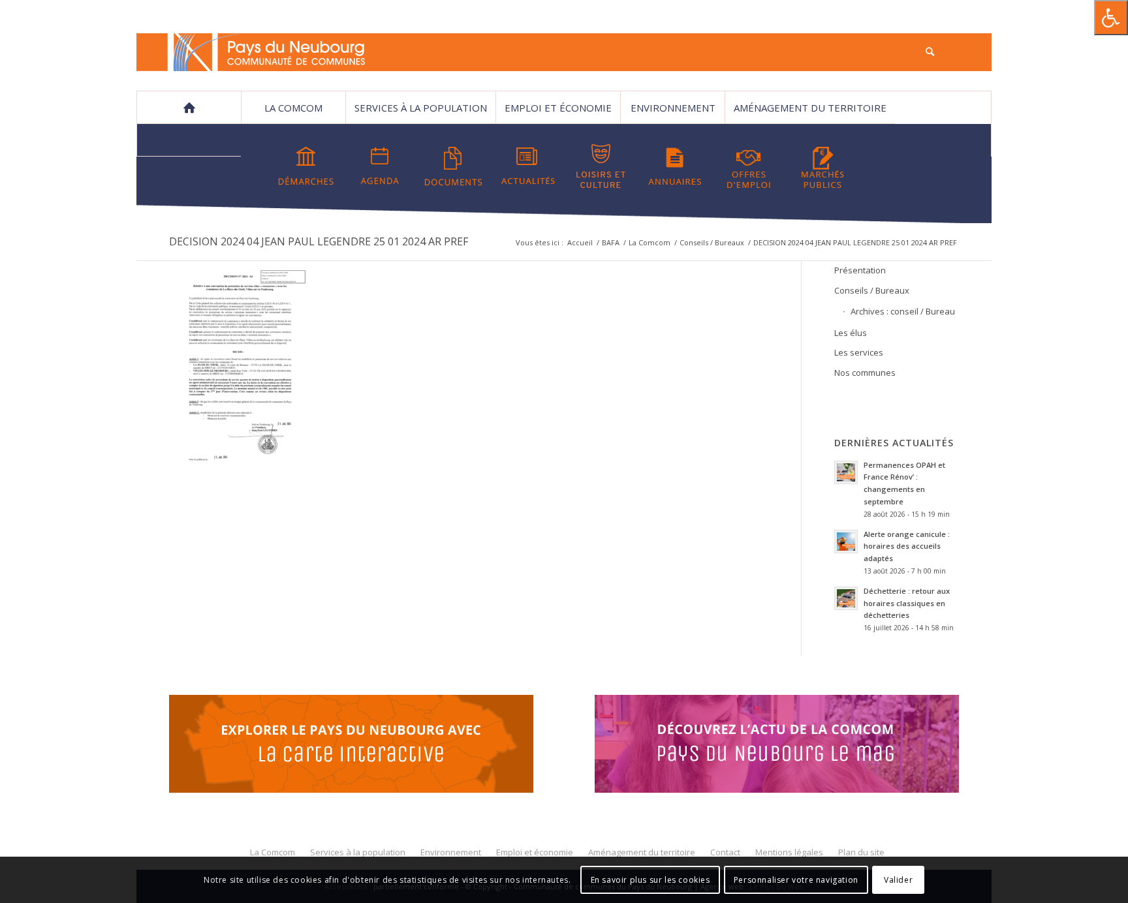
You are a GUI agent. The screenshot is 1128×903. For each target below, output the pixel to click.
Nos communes (865, 372)
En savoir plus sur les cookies (650, 879)
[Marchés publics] (822, 166)
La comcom (293, 107)
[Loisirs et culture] (601, 166)
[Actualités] (527, 166)
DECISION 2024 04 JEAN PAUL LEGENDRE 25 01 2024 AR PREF (318, 241)
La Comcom (649, 242)
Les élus (850, 333)
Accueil (580, 242)
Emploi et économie (558, 107)
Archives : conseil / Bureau (903, 311)
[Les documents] (453, 166)
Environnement (673, 107)
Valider (898, 879)
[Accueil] (188, 107)
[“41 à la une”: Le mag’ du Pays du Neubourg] (793, 746)
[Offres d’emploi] (748, 166)
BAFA (610, 242)
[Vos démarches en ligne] (306, 166)
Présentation (860, 270)
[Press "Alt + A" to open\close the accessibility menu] (1111, 17)
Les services (858, 352)
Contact (189, 140)
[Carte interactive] (351, 746)
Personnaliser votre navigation (796, 879)
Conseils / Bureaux (712, 242)
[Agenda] (380, 166)
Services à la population (420, 107)
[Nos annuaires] (675, 166)
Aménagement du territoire (810, 107)
